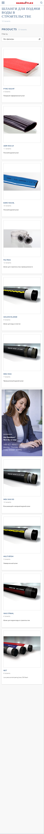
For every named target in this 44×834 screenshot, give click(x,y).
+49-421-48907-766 (12, 444)
